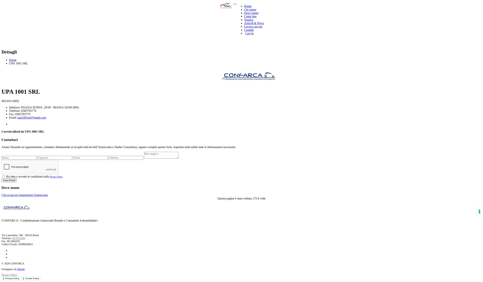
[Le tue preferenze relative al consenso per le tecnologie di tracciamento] (479, 211)
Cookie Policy (32, 278)
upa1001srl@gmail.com (32, 117)
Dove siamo (251, 13)
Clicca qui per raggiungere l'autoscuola (25, 195)
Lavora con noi (253, 26)
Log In (249, 33)
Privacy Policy (56, 176)
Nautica (248, 19)
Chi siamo (250, 9)
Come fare (250, 16)
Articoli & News (254, 23)
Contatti (249, 30)
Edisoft (21, 269)
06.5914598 (18, 238)
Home (247, 6)
